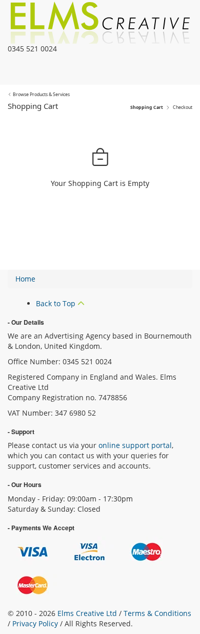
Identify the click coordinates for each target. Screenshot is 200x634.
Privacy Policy (35, 623)
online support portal (135, 445)
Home (25, 279)
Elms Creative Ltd (87, 613)
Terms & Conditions (157, 613)
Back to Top (56, 303)
